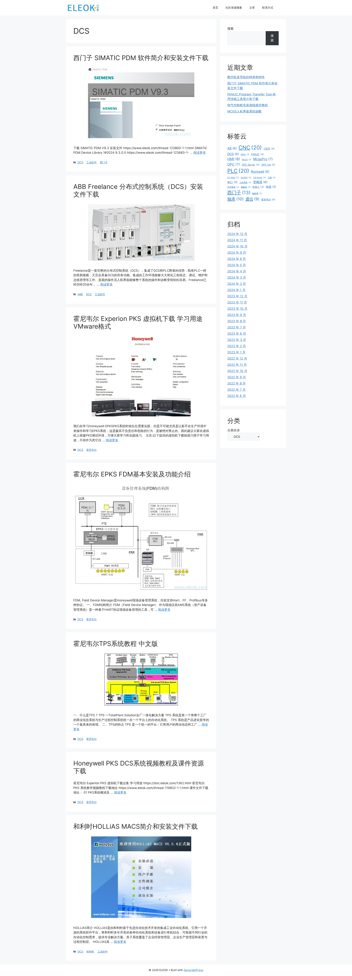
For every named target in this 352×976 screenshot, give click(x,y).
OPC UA (268, 164)
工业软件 (91, 162)
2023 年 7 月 (236, 327)
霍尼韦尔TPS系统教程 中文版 (115, 643)
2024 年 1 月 (236, 290)
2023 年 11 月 (237, 302)
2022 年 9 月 (236, 377)
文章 (252, 7)
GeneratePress (193, 970)
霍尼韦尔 (91, 449)
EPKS (245, 154)
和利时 (90, 951)
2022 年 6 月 (236, 396)
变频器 (260, 182)
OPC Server (251, 164)
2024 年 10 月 (237, 246)
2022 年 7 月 (236, 389)
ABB (80, 294)
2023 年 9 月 (236, 315)
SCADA (246, 177)
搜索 (230, 28)
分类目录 (233, 430)
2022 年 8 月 (236, 383)
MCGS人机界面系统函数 (244, 111)
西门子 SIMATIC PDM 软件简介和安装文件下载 (140, 58)
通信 (252, 199)
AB (232, 148)
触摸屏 (257, 193)
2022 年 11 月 (237, 365)
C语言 (269, 148)
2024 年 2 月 (236, 284)
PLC (238, 171)
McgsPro (263, 159)
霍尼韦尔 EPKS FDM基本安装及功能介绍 (132, 474)
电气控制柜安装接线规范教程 (247, 105)
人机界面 (245, 182)
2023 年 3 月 (236, 340)
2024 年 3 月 (236, 277)
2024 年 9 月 (236, 252)
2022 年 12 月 (237, 358)
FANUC (257, 154)
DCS (80, 162)
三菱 (271, 177)
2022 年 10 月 (237, 371)
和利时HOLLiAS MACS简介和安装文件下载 (135, 826)
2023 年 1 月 (236, 352)
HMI (233, 159)
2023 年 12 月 (237, 296)
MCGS (246, 159)
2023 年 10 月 (237, 308)
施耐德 (246, 187)
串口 (232, 182)
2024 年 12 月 (237, 234)
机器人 (258, 186)
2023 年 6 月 (236, 333)
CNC (250, 147)
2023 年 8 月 (236, 321)
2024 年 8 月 (236, 259)
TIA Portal (259, 177)
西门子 (104, 162)
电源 (271, 186)
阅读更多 (199, 152)
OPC (233, 164)
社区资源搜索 (233, 7)
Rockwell (260, 171)
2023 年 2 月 (236, 346)
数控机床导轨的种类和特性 (246, 77)
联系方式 (267, 7)
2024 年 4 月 (236, 271)
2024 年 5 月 (236, 265)
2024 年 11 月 (237, 240)
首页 (215, 7)
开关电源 (233, 187)
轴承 (235, 199)
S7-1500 (233, 177)
